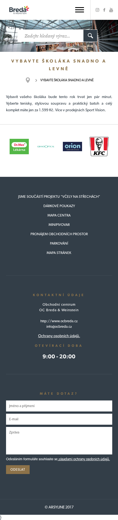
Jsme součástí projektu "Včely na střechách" (59, 196)
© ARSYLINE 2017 (59, 507)
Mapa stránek (59, 253)
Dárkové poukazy (59, 206)
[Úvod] (30, 80)
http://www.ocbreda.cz (59, 321)
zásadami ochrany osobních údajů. (84, 459)
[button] (79, 10)
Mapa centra (59, 215)
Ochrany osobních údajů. (59, 336)
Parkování (59, 243)
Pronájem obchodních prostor (59, 234)
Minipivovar (59, 225)
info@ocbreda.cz (59, 326)
